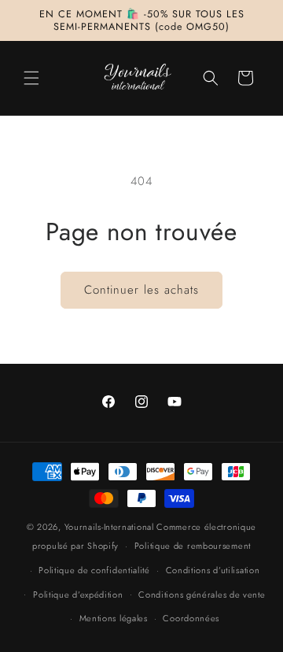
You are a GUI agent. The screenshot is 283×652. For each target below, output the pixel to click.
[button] (31, 78)
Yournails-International (109, 526)
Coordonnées (191, 618)
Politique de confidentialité (94, 570)
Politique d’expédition (78, 594)
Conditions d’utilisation (213, 570)
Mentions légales (113, 618)
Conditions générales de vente (201, 594)
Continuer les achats (141, 289)
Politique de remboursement (192, 545)
